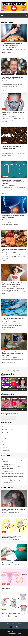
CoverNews (10, 633)
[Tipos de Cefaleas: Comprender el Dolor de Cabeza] (14, 102)
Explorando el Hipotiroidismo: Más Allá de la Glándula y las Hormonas (13, 216)
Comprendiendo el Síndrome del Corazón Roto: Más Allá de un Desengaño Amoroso (14, 283)
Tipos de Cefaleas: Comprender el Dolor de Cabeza (13, 113)
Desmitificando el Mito (8, 430)
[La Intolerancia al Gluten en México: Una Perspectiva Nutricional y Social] (14, 33)
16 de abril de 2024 (11, 252)
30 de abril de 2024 (11, 47)
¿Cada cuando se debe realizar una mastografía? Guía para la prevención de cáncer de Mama (12, 353)
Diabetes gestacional (7, 473)
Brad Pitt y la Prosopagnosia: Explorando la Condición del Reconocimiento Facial (13, 78)
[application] (14, 384)
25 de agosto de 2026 (13, 564)
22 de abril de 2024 (11, 150)
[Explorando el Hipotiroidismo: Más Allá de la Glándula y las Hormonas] (14, 205)
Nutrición (5, 39)
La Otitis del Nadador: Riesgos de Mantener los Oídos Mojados (13, 319)
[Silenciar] (23, 389)
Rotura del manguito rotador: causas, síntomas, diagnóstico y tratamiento (11, 479)
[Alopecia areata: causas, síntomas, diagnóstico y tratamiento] (14, 498)
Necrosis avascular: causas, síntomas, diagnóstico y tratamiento (11, 467)
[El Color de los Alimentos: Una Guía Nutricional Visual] (14, 238)
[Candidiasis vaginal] (14, 577)
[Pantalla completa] (25, 389)
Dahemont (5, 512)
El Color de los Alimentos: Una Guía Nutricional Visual (14, 250)
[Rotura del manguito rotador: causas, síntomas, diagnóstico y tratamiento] (14, 602)
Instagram (19, 623)
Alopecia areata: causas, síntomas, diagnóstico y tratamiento (14, 460)
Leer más (4, 55)
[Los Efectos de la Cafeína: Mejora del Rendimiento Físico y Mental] (14, 135)
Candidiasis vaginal (7, 476)
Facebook (13, 623)
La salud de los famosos (7, 73)
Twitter (7, 623)
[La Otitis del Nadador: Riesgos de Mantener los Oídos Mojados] (14, 307)
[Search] (26, 15)
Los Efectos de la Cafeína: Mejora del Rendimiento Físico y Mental (11, 147)
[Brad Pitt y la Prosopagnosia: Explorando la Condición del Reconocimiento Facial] (14, 66)
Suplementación (6, 450)
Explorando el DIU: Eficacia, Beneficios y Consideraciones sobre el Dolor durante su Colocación (13, 181)
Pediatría (4, 441)
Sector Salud (5, 447)
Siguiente (18, 370)
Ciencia (4, 427)
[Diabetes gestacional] (14, 552)
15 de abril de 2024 (11, 357)
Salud (4, 108)
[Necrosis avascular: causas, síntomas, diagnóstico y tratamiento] (14, 525)
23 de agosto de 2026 (13, 616)
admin (4, 47)
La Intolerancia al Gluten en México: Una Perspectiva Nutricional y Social (12, 44)
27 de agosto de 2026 (13, 512)
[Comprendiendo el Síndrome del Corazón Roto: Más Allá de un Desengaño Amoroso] (14, 272)
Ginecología (5, 176)
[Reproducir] (3, 389)
